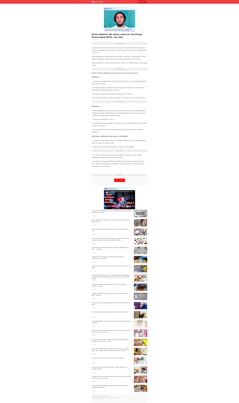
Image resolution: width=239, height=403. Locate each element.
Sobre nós (94, 397)
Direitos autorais (115, 397)
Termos (105, 397)
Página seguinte (119, 180)
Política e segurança (100, 397)
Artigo (139, 1)
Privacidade (110, 397)
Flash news (144, 1)
